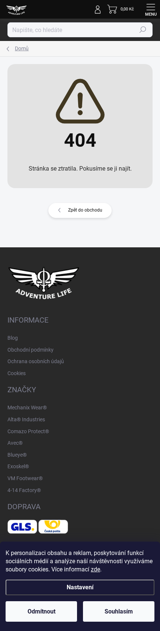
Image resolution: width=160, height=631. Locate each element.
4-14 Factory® (24, 490)
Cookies (16, 373)
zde (95, 569)
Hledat (143, 29)
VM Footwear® (25, 478)
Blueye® (17, 455)
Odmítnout (41, 611)
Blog (12, 338)
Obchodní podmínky (30, 350)
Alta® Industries (26, 419)
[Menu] (150, 9)
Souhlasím (119, 611)
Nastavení (80, 587)
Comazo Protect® (28, 431)
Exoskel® (18, 466)
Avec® (15, 443)
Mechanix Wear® (27, 407)
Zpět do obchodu (85, 210)
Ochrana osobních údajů (35, 361)
